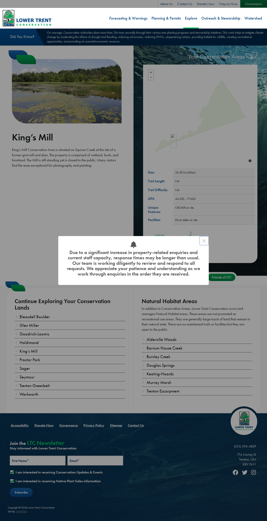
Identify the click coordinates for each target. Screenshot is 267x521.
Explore (191, 18)
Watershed (253, 18)
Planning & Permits (166, 18)
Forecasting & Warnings (128, 18)
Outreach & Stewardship (220, 18)
